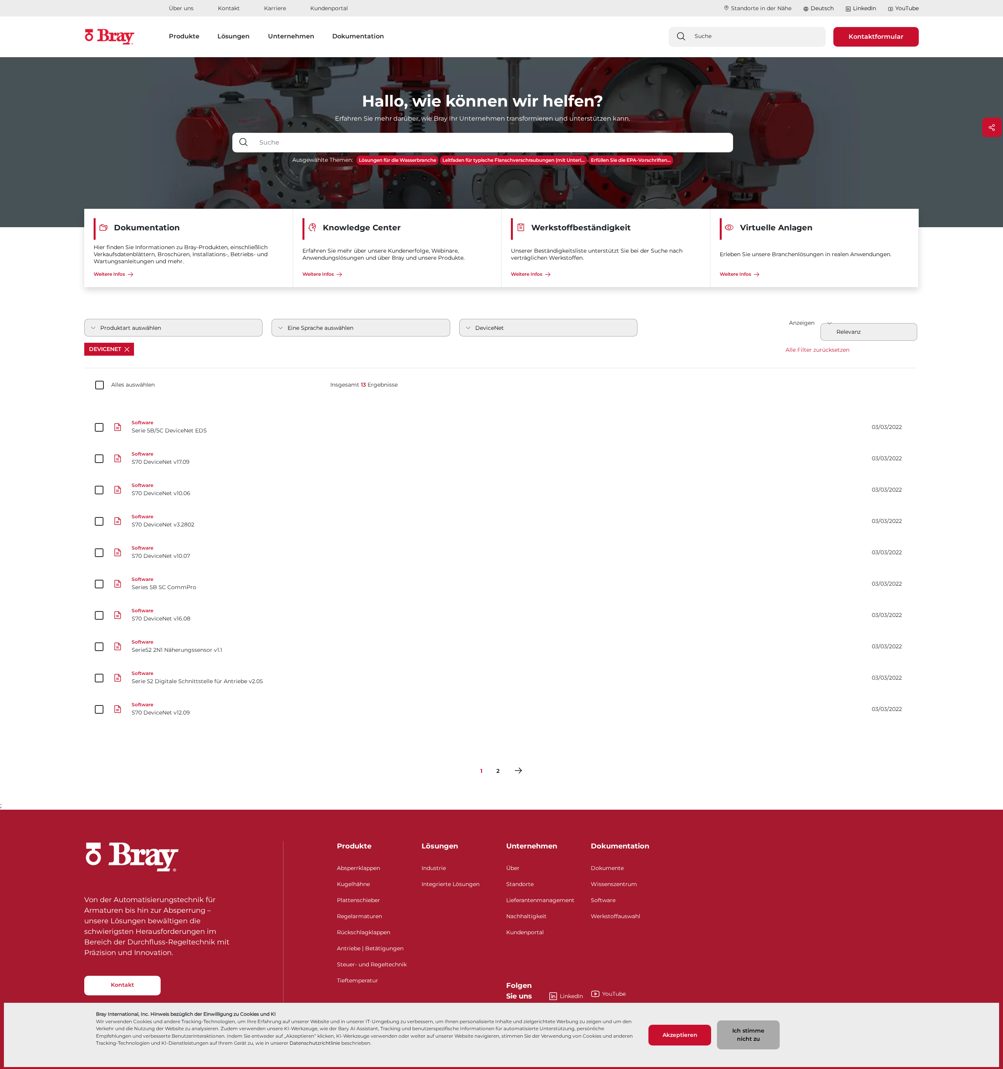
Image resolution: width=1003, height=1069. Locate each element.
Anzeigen (802, 322)
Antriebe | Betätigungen (370, 948)
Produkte (354, 846)
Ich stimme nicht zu (748, 1034)
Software (603, 900)
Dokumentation (620, 846)
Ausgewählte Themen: (322, 159)
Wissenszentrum (614, 884)
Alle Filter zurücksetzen (817, 349)
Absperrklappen (358, 868)
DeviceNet (106, 349)
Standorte (520, 884)
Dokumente (607, 868)
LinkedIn (864, 8)
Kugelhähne (353, 884)
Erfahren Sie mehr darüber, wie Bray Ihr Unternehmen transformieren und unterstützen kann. (482, 118)
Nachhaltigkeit (526, 916)
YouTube (907, 8)
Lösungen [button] (233, 36)
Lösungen (440, 846)
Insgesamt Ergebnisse (364, 384)
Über (513, 868)
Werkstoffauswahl (615, 916)
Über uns (181, 8)
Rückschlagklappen (363, 932)
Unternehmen (531, 846)
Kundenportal (329, 8)
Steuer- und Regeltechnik (372, 964)
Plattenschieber (358, 900)
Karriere (275, 8)
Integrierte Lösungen (451, 884)
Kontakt (229, 8)
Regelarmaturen (359, 916)
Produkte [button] (184, 36)
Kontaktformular (876, 36)
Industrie (434, 868)
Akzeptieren (680, 1034)
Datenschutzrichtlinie (315, 1043)
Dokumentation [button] (358, 36)
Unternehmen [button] (291, 36)
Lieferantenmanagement (540, 900)
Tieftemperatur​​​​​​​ (357, 980)
